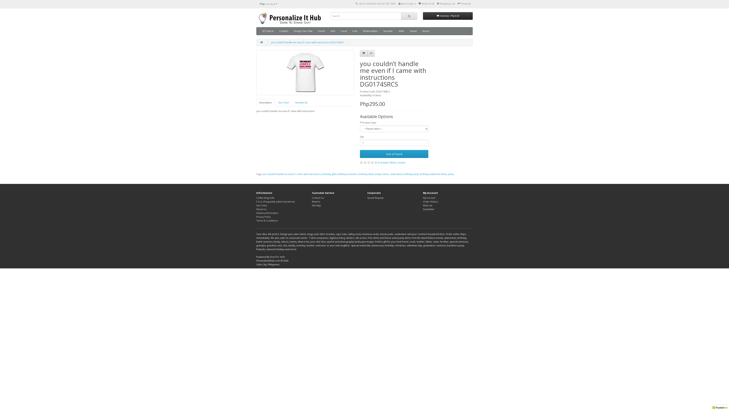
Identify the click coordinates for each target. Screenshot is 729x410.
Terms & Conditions (267, 220)
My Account (429, 197)
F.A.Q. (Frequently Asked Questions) (275, 201)
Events (321, 31)
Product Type (369, 122)
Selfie (401, 31)
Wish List (427, 205)
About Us (261, 209)
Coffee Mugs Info (265, 197)
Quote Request (375, 197)
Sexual (413, 31)
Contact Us (318, 197)
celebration (396, 174)
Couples (283, 31)
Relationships (370, 31)
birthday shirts (366, 174)
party (451, 174)
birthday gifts (329, 174)
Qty (362, 136)
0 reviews (383, 162)
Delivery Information (267, 213)
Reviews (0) (301, 102)
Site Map (316, 205)
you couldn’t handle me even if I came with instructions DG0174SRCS (307, 42)
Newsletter (429, 209)
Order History (430, 201)
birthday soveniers (347, 174)
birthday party (411, 174)
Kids (333, 31)
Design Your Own (303, 31)
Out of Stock (394, 154)
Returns (316, 201)
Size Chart (283, 102)
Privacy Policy (263, 216)
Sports (425, 31)
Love (354, 31)
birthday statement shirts (433, 174)
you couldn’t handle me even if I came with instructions (292, 174)
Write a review (397, 162)
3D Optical (268, 31)
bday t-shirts (382, 174)
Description (265, 102)
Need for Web (277, 257)
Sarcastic (388, 31)
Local (344, 31)
